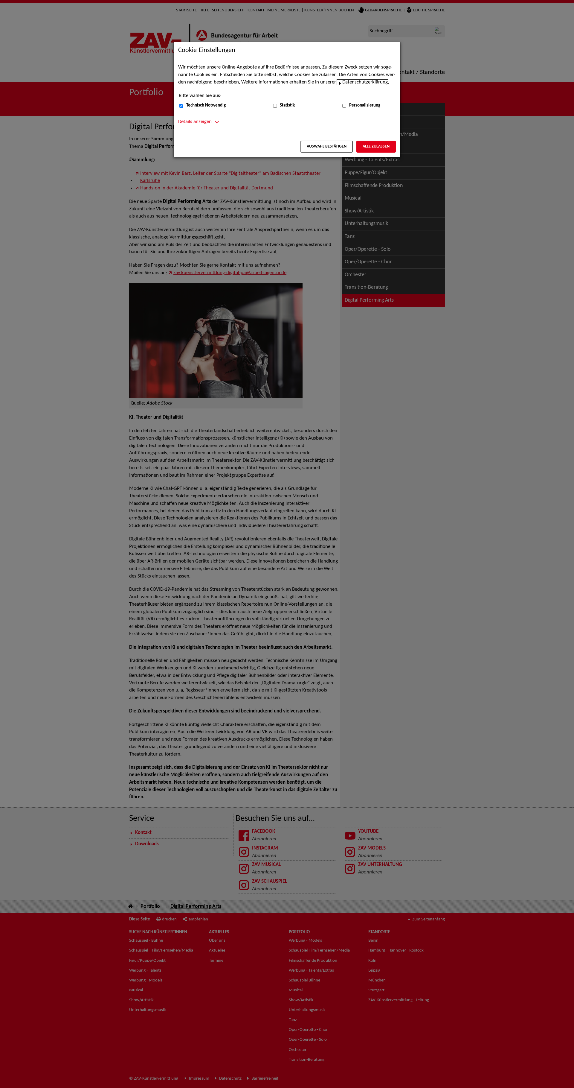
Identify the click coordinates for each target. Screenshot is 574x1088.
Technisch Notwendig (206, 105)
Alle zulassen (376, 146)
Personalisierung (364, 105)
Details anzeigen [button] (195, 121)
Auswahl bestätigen (326, 146)
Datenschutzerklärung (365, 82)
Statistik (287, 105)
